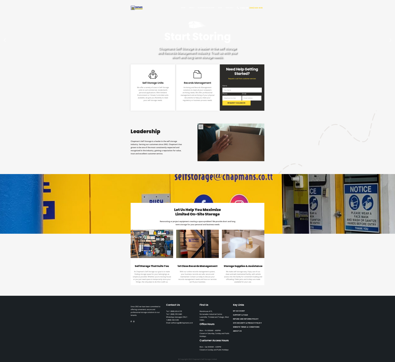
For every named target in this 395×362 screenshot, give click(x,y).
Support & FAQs (240, 315)
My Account (239, 311)
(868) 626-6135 (256, 8)
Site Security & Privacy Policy (247, 323)
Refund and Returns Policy (245, 319)
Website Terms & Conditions (246, 327)
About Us (237, 331)
